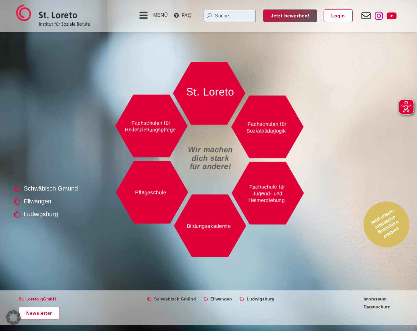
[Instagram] (378, 15)
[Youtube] (391, 15)
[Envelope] (366, 15)
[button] (153, 15)
